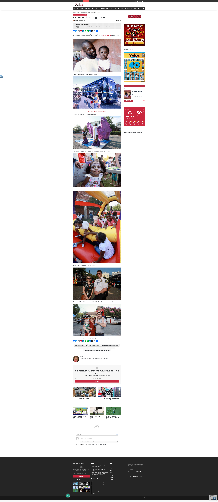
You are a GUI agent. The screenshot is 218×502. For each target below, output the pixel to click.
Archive (121, 8)
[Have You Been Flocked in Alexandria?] (97, 411)
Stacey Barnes (111, 347)
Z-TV (77, 8)
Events (81, 8)
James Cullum (83, 347)
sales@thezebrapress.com (133, 472)
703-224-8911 (138, 471)
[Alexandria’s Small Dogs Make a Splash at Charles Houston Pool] (75, 483)
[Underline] (84, 442)
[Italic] (82, 442)
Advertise (108, 8)
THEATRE (93, 8)
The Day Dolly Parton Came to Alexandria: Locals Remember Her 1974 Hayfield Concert (100, 469)
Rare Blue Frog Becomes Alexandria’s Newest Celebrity (112, 417)
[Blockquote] (90, 442)
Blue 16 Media (102, 497)
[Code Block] (92, 442)
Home (74, 8)
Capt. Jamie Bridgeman (94, 345)
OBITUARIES (117, 8)
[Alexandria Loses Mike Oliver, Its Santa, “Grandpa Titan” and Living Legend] (87, 483)
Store (111, 472)
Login (117, 434)
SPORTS (86, 8)
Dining (89, 8)
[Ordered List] (87, 442)
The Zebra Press (92, 497)
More (112, 8)
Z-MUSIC (111, 479)
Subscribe (102, 8)
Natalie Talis (91, 347)
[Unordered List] (89, 442)
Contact (97, 8)
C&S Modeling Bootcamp (81, 345)
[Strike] (85, 442)
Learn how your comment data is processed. (98, 444)
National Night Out (107, 35)
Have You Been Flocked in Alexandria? (96, 1)
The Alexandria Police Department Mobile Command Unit (97, 350)
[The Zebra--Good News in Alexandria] (79, 5)
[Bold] (81, 442)
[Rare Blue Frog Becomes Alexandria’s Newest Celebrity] (113, 411)
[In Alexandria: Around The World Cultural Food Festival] (80, 411)
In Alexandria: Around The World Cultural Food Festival (79, 417)
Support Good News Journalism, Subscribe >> (97, 111)
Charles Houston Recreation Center (111, 345)
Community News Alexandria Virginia (83, 12)
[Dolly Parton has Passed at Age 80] (81, 490)
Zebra (76, 20)
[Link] (93, 442)
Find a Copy (134, 16)
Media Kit (111, 477)
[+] (96, 441)
